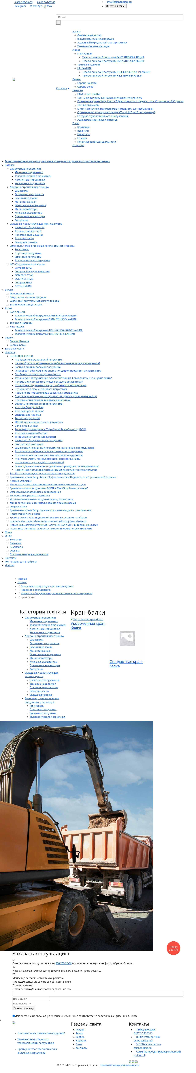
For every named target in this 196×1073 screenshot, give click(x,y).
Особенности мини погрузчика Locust (38, 374)
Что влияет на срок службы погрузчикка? (39, 462)
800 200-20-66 (64, 963)
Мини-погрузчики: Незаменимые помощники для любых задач (115, 108)
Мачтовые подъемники (29, 172)
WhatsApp (36, 6)
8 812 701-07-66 (46, 2)
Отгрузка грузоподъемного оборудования (102, 116)
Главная (22, 578)
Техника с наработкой (28, 231)
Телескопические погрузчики (32, 260)
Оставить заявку (24, 1008)
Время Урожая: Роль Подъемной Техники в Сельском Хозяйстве (48, 517)
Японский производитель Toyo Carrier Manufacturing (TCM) (50, 429)
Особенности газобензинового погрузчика (41, 389)
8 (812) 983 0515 (143, 1033)
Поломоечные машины (29, 234)
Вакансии (83, 130)
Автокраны (21, 220)
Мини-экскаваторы (26, 209)
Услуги (76, 31)
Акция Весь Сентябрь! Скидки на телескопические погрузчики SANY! (51, 528)
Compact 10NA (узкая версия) (32, 271)
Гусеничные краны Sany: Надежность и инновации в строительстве (50, 510)
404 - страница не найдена (21, 561)
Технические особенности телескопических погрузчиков (49, 451)
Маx (49, 6)
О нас (75, 123)
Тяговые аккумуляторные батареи (35, 436)
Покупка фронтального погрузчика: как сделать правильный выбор (56, 396)
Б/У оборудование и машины (27, 264)
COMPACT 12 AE (24, 275)
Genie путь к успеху (26, 425)
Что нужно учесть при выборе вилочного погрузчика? (47, 458)
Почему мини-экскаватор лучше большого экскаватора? (49, 381)
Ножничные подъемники (30, 179)
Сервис (76, 79)
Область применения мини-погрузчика (38, 403)
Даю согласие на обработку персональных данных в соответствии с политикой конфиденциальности (76, 1016)
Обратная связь (115, 6)
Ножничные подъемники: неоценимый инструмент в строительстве (56, 469)
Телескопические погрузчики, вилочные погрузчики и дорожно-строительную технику (57, 161)
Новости (77, 90)
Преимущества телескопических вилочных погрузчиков (49, 455)
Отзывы (82, 138)
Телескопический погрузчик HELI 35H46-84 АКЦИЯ (112, 75)
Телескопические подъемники (33, 176)
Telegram (20, 6)
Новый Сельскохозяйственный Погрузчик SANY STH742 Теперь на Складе (54, 525)
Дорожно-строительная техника (29, 187)
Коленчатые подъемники (30, 183)
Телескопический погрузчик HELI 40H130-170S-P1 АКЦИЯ (116, 72)
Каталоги (61, 88)
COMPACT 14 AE (24, 278)
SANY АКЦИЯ (84, 53)
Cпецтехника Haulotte (28, 414)
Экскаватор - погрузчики (29, 194)
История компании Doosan (31, 433)
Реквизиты (83, 134)
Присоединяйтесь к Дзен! (25, 514)
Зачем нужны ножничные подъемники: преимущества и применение (56, 466)
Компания (83, 127)
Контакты (78, 145)
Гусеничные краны (26, 198)
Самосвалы (21, 190)
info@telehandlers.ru (119, 2)
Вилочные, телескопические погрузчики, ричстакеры (42, 245)
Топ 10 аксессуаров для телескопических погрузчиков (109, 97)
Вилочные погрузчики (28, 256)
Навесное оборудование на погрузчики (38, 440)
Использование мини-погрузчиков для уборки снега (41, 499)
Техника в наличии (88, 64)
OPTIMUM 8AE (23, 286)
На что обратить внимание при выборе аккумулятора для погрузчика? (57, 363)
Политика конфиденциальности (96, 141)
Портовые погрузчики (28, 253)
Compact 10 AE (23, 267)
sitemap (9, 565)
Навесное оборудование (29, 227)
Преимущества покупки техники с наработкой (42, 400)
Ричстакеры (22, 249)
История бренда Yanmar (29, 411)
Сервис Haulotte (87, 83)
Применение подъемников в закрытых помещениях (46, 392)
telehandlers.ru (143, 1048)
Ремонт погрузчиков (27, 418)
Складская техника (26, 242)
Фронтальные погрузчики (30, 205)
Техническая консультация (93, 46)
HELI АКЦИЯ (84, 68)
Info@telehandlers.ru (148, 1044)
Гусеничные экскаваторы (30, 216)
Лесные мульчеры (88, 105)
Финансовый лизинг (89, 35)
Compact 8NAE (23, 282)
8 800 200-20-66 (23, 2)
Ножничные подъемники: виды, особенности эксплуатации (50, 385)
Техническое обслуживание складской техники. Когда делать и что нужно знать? (63, 378)
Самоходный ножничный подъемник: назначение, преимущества (54, 447)
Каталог (9, 165)
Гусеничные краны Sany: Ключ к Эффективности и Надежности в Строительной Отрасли (130, 101)
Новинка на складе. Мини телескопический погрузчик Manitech (48, 521)
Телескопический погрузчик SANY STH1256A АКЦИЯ (113, 61)
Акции (76, 50)
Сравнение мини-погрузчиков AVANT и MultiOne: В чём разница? (116, 112)
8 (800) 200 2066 (145, 1029)
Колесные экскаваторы (28, 212)
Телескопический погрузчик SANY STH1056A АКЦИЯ (113, 57)
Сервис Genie (85, 86)
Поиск (8, 532)
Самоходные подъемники (25, 168)
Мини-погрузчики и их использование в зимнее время (43, 503)
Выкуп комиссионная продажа (95, 39)
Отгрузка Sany (18, 506)
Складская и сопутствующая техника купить (36, 223)
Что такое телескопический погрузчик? (38, 359)
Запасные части (24, 238)
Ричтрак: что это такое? (29, 444)
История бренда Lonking (29, 407)
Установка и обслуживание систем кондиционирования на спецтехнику (58, 370)
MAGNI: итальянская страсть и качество (39, 422)
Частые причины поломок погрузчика (38, 367)
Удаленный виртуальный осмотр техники (102, 42)
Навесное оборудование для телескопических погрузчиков (56, 593)
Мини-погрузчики (25, 201)
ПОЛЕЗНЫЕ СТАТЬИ (88, 94)
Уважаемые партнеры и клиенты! (97, 119)
